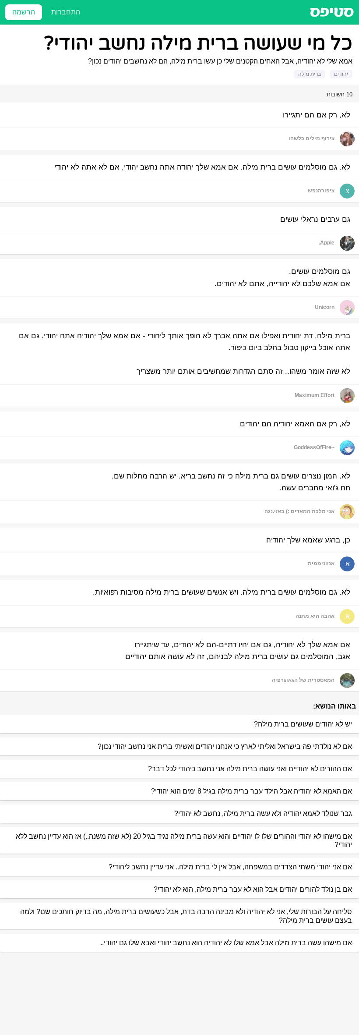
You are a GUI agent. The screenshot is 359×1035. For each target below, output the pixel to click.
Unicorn (324, 307)
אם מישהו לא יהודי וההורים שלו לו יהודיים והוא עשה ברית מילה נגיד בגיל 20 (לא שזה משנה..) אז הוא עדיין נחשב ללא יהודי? (184, 840)
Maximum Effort (314, 395)
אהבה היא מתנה (315, 616)
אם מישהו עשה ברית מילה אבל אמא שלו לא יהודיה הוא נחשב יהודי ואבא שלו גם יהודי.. (226, 942)
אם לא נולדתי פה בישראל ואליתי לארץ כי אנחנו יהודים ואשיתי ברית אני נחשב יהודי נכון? (225, 746)
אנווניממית (321, 563)
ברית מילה (309, 74)
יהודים (341, 74)
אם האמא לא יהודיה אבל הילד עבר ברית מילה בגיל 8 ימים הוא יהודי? (251, 791)
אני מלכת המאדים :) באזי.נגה (299, 511)
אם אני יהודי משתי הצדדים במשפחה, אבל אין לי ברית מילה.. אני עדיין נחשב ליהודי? (230, 867)
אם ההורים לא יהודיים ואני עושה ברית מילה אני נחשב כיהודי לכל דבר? (250, 769)
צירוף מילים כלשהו (311, 138)
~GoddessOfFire (314, 447)
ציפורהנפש (321, 191)
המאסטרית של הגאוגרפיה (303, 680)
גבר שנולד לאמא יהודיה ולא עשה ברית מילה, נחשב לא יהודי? (263, 813)
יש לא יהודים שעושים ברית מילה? (303, 724)
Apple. (326, 243)
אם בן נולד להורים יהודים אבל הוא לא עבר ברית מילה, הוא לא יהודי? (253, 889)
